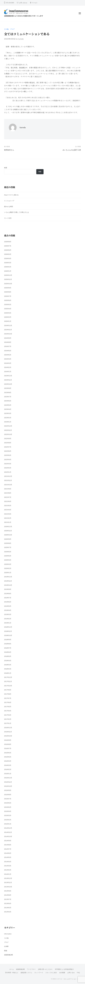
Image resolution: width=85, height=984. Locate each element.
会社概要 (62, 972)
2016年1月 (7, 773)
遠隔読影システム (26, 972)
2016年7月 (7, 748)
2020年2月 (7, 568)
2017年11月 (8, 681)
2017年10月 (8, 686)
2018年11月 (8, 631)
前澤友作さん (9, 150)
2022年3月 (7, 464)
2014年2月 (7, 870)
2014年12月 (8, 828)
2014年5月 (7, 857)
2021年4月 (7, 510)
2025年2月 (7, 317)
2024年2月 (7, 367)
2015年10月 (8, 786)
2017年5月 (7, 706)
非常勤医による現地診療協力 (64, 969)
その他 (6, 29)
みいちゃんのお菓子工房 (72, 150)
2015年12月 (8, 778)
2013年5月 (7, 907)
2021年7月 (7, 497)
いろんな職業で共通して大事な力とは (16, 212)
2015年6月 (7, 803)
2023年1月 (7, 422)
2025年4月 (7, 309)
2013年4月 (7, 912)
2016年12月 (8, 727)
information (8, 934)
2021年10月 (8, 485)
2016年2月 (7, 769)
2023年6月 (7, 401)
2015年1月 (7, 824)
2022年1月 (7, 472)
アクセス (34, 3)
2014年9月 (7, 840)
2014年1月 (7, 874)
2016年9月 (7, 740)
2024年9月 (7, 338)
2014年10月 (8, 836)
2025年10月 (8, 283)
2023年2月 (7, 417)
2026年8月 (7, 241)
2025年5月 (7, 304)
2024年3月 (7, 363)
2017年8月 (7, 694)
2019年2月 (7, 619)
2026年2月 (7, 267)
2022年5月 (7, 455)
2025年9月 (7, 288)
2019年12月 (8, 577)
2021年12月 (8, 476)
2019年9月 (7, 589)
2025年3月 (7, 313)
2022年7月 (7, 447)
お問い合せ (71, 972)
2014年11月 (8, 832)
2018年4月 (7, 660)
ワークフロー (31, 969)
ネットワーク (38, 972)
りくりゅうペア (9, 201)
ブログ (12, 29)
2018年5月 (7, 656)
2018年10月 (8, 635)
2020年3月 (7, 564)
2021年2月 (7, 518)
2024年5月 (7, 355)
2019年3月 (7, 614)
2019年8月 (7, 593)
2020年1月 (7, 572)
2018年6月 (7, 652)
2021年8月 (7, 493)
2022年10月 (8, 434)
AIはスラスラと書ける (11, 195)
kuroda (21, 39)
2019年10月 (8, 585)
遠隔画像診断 (8, 955)
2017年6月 (7, 702)
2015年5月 (7, 807)
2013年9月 (7, 891)
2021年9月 (7, 489)
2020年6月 (7, 552)
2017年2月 (7, 719)
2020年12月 (8, 526)
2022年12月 (8, 426)
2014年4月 (7, 861)
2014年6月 (7, 853)
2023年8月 (7, 392)
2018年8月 (7, 644)
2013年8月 (7, 895)
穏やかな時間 (8, 206)
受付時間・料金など (11, 972)
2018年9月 (7, 639)
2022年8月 (7, 443)
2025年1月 (7, 321)
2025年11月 (8, 279)
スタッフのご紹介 (51, 972)
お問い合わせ (23, 3)
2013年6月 (7, 903)
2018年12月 (8, 627)
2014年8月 (7, 845)
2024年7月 (7, 346)
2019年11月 (8, 581)
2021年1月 (7, 522)
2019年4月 (7, 610)
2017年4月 (7, 711)
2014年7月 (7, 849)
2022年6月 (7, 451)
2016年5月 (7, 757)
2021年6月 (7, 501)
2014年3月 (7, 866)
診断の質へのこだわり (45, 969)
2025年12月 (8, 275)
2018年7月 (7, 648)
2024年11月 (8, 329)
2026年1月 (7, 271)
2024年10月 (8, 334)
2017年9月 (7, 690)
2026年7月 (7, 246)
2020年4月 (7, 560)
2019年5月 (7, 606)
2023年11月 (8, 380)
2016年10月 (8, 736)
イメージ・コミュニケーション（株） (68, 979)
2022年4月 (7, 459)
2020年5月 (7, 556)
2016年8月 (7, 744)
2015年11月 (8, 782)
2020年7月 (7, 547)
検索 (5, 168)
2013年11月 (8, 882)
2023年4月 (7, 409)
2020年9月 (7, 539)
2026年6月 (7, 250)
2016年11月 (8, 732)
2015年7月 (7, 799)
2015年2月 (7, 820)
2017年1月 (7, 723)
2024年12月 (8, 325)
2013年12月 (8, 878)
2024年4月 (7, 359)
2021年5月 (7, 505)
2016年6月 (7, 753)
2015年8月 (7, 794)
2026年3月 (7, 262)
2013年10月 (8, 887)
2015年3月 (7, 815)
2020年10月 (8, 535)
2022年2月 (7, 468)
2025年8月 (7, 292)
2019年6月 (7, 602)
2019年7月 (7, 598)
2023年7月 (7, 397)
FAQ (78, 972)
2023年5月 (7, 405)
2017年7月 (7, 698)
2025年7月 (7, 296)
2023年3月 (7, 413)
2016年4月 (7, 761)
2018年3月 (7, 665)
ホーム (11, 969)
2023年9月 (7, 388)
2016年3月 (7, 765)
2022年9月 (7, 438)
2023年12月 (8, 376)
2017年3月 (7, 715)
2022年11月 (8, 430)
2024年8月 (7, 342)
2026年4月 (7, 258)
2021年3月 (7, 514)
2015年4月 (7, 811)
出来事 (6, 946)
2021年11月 (8, 480)
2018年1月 (7, 673)
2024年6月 (7, 350)
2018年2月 (7, 669)
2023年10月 (8, 384)
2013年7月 (7, 899)
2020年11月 (8, 531)
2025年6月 (7, 300)
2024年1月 (7, 371)
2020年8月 (7, 543)
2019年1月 (7, 623)
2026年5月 (7, 254)
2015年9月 (7, 790)
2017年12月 (8, 677)
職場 (5, 950)
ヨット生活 (7, 218)
